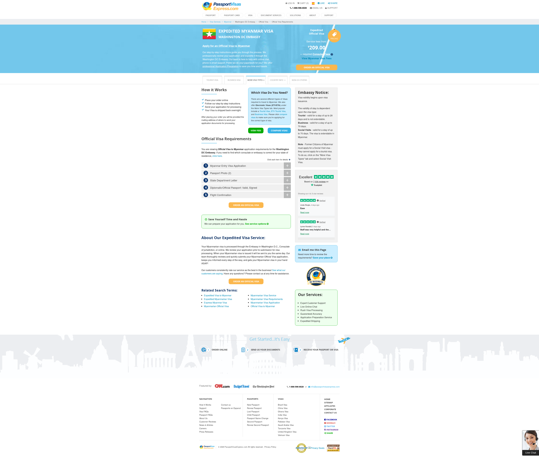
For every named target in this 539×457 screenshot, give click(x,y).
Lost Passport (253, 411)
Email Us (317, 7)
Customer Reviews (207, 421)
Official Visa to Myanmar (263, 306)
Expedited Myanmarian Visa (218, 299)
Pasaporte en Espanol (231, 408)
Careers (202, 428)
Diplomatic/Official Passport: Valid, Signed (231, 187)
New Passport (253, 404)
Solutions (295, 15)
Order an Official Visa (317, 67)
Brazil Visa (282, 404)
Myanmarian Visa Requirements (267, 299)
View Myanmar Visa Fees (317, 58)
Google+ (331, 423)
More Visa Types (255, 80)
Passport (211, 15)
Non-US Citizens (299, 80)
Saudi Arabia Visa (286, 425)
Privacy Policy (270, 446)
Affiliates (329, 406)
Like (322, 3)
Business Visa (234, 80)
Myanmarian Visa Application (265, 302)
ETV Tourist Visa (278, 111)
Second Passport (254, 421)
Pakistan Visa (284, 421)
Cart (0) (304, 3)
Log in (291, 3)
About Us (203, 418)
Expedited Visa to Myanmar (217, 295)
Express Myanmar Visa (215, 302)
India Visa (282, 414)
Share (334, 3)
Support (332, 7)
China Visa (282, 408)
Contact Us (330, 412)
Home (203, 21)
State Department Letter (221, 180)
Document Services (271, 15)
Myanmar (227, 21)
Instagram (332, 429)
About (312, 15)
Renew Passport (254, 408)
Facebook (331, 419)
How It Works (205, 404)
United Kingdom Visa (287, 431)
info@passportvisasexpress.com (325, 386)
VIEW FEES (256, 130)
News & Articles (206, 425)
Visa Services (215, 21)
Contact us (226, 404)
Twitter (330, 426)
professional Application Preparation (221, 66)
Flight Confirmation (218, 195)
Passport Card (232, 15)
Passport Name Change (257, 418)
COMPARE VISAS (279, 130)
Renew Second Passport (258, 425)
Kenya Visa (283, 418)
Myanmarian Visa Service (263, 295)
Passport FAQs (206, 414)
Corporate (330, 409)
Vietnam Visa (284, 435)
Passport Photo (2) (218, 173)
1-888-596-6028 (296, 386)
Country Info (277, 80)
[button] (530, 442)
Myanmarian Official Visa (216, 306)
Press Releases (206, 431)
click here (217, 155)
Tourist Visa (212, 80)
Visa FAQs (204, 411)
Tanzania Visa (284, 428)
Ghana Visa (283, 411)
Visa (250, 15)
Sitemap (328, 402)
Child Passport (253, 414)
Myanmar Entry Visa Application (225, 165)
